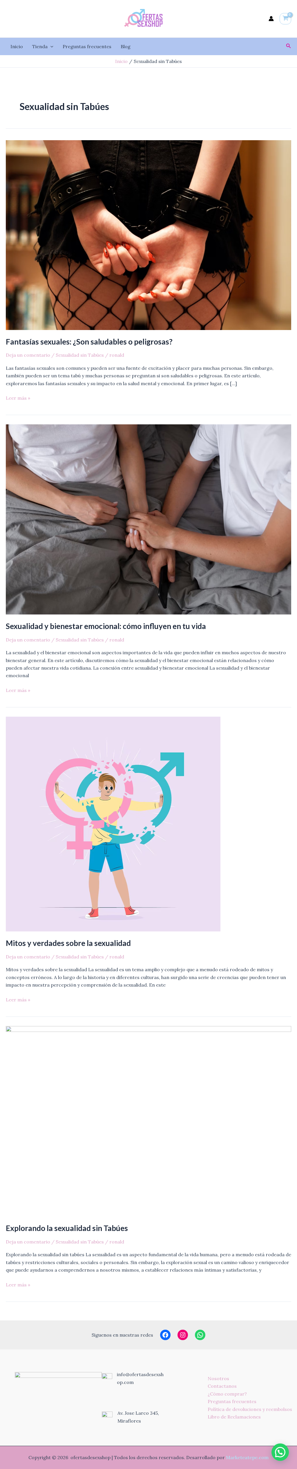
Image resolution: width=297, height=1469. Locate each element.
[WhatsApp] (200, 1335)
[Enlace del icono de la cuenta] (271, 18)
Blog (126, 46)
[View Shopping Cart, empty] (285, 18)
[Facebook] (165, 1335)
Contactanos (222, 1386)
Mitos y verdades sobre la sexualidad (68, 943)
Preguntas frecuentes (87, 46)
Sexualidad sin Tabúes (80, 355)
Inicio (16, 46)
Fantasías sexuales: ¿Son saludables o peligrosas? (89, 341)
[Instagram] (183, 1335)
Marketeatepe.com (247, 1457)
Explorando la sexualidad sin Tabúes (67, 1228)
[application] (50, 46)
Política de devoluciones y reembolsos (250, 1409)
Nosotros (218, 1378)
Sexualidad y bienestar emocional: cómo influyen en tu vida (106, 626)
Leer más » (18, 397)
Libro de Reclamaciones (234, 1417)
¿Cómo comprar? (227, 1394)
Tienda (40, 46)
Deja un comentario (28, 355)
